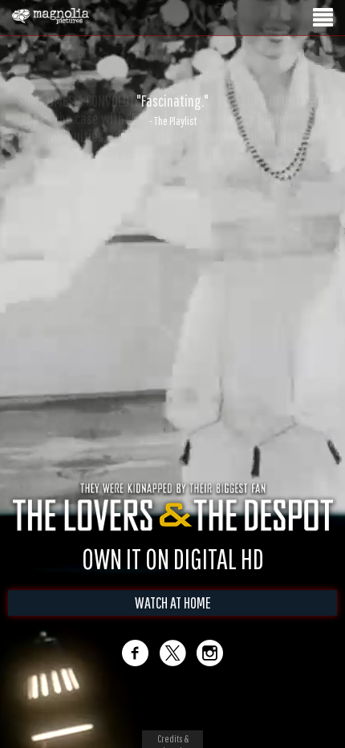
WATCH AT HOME (173, 619)
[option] (172, 109)
